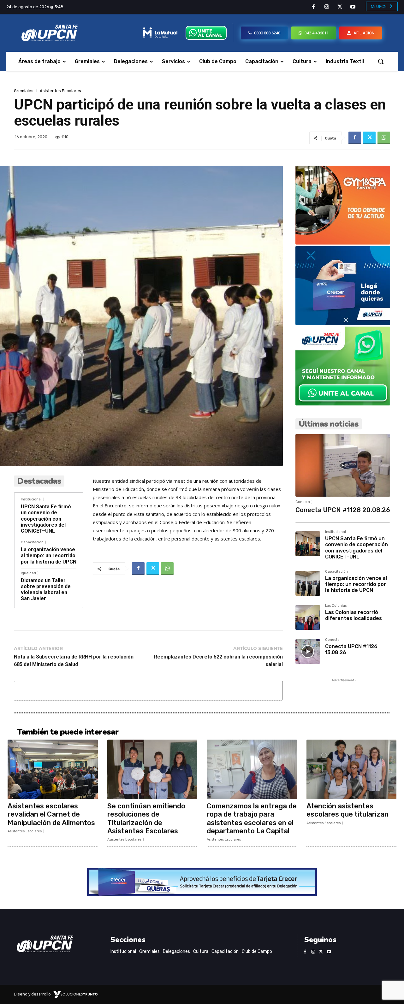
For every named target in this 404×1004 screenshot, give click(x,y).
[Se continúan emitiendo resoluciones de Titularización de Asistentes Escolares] (152, 769)
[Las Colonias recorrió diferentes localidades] (307, 617)
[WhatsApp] (383, 138)
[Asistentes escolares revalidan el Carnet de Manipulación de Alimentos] (53, 769)
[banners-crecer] (342, 323)
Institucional (31, 499)
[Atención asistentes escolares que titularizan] (351, 769)
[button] (380, 61)
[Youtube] (352, 7)
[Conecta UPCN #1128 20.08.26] (342, 465)
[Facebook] (313, 7)
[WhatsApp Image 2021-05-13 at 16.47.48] (342, 243)
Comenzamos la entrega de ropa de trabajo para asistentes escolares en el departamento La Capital (252, 818)
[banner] (342, 404)
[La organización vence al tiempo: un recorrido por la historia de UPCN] (307, 583)
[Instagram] (326, 7)
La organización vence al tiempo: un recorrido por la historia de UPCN (48, 555)
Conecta (302, 502)
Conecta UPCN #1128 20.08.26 (342, 510)
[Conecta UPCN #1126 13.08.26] (307, 651)
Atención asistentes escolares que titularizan (347, 810)
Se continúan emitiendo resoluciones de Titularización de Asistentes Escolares (146, 818)
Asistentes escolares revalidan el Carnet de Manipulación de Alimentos (51, 814)
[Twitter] (340, 7)
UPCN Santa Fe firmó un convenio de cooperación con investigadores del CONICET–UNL (46, 519)
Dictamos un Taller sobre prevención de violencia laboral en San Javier (46, 589)
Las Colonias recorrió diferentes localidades (353, 615)
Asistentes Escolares (60, 91)
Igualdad (28, 573)
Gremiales (23, 91)
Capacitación (32, 542)
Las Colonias (336, 606)
